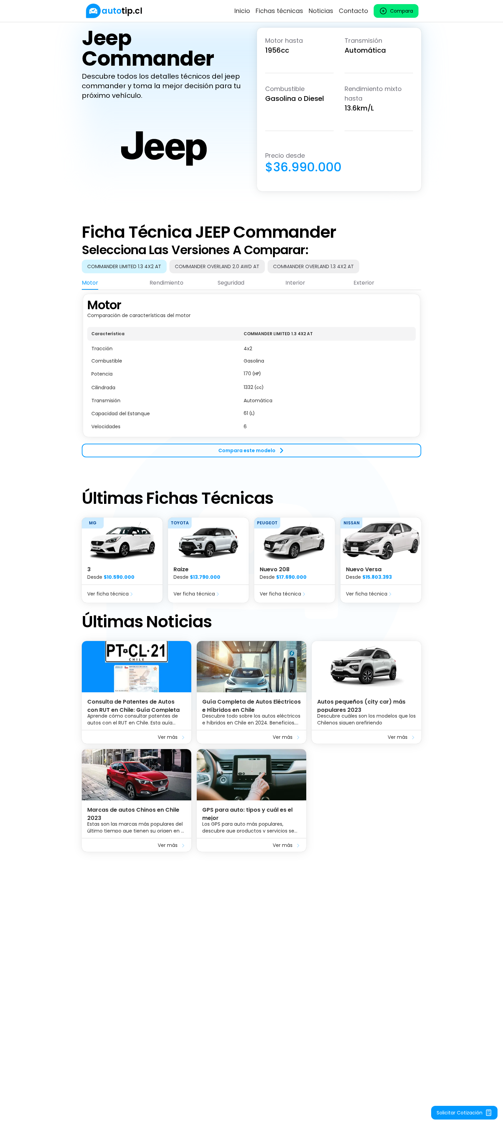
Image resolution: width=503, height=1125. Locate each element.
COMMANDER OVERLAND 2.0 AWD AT (217, 266)
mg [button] (92, 523)
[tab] (90, 283)
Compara (401, 11)
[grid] (251, 380)
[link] (113, 10)
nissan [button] (352, 523)
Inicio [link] (242, 10)
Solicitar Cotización (459, 1112)
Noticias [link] (321, 10)
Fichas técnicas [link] (279, 10)
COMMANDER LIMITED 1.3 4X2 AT (124, 266)
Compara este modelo (246, 450)
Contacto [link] (353, 10)
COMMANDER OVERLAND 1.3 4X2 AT (313, 266)
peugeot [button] (267, 523)
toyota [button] (180, 523)
